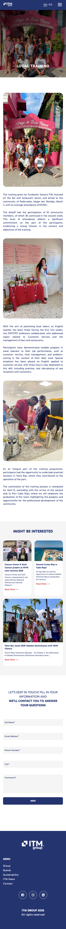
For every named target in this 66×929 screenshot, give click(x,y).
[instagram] (33, 895)
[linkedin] (43, 895)
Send (33, 801)
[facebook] (23, 895)
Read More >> (12, 589)
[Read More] (17, 550)
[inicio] (33, 846)
